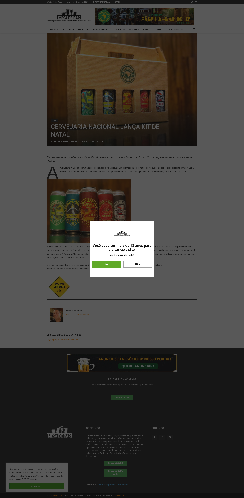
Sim (106, 264)
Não (137, 264)
